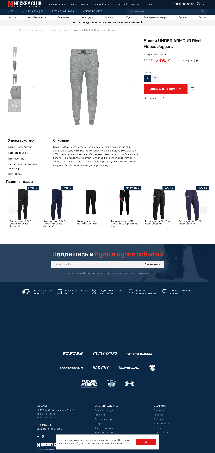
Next (203, 210)
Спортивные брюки (60, 30)
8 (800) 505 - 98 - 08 (46, 414)
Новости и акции (161, 424)
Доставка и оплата (56, 4)
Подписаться (152, 264)
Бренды (183, 17)
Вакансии (158, 419)
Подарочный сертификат (127, 4)
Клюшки (12, 17)
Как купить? (100, 415)
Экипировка (63, 17)
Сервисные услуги (93, 12)
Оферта (99, 424)
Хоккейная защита (33, 12)
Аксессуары (87, 17)
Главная (12, 30)
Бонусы (148, 4)
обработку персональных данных (133, 273)
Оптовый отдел (101, 4)
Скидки (202, 17)
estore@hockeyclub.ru (47, 418)
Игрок (11, 12)
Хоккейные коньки (37, 17)
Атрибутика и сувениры (155, 17)
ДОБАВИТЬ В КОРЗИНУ (165, 89)
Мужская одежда (39, 30)
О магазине (159, 410)
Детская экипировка (63, 12)
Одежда (109, 17)
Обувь (128, 17)
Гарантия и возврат (79, 4)
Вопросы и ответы (104, 433)
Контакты (158, 415)
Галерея (157, 428)
